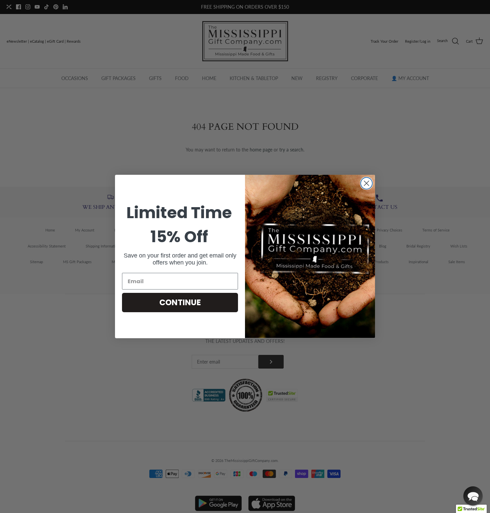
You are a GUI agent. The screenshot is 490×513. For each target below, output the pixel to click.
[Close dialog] (366, 183)
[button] (473, 496)
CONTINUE (180, 302)
